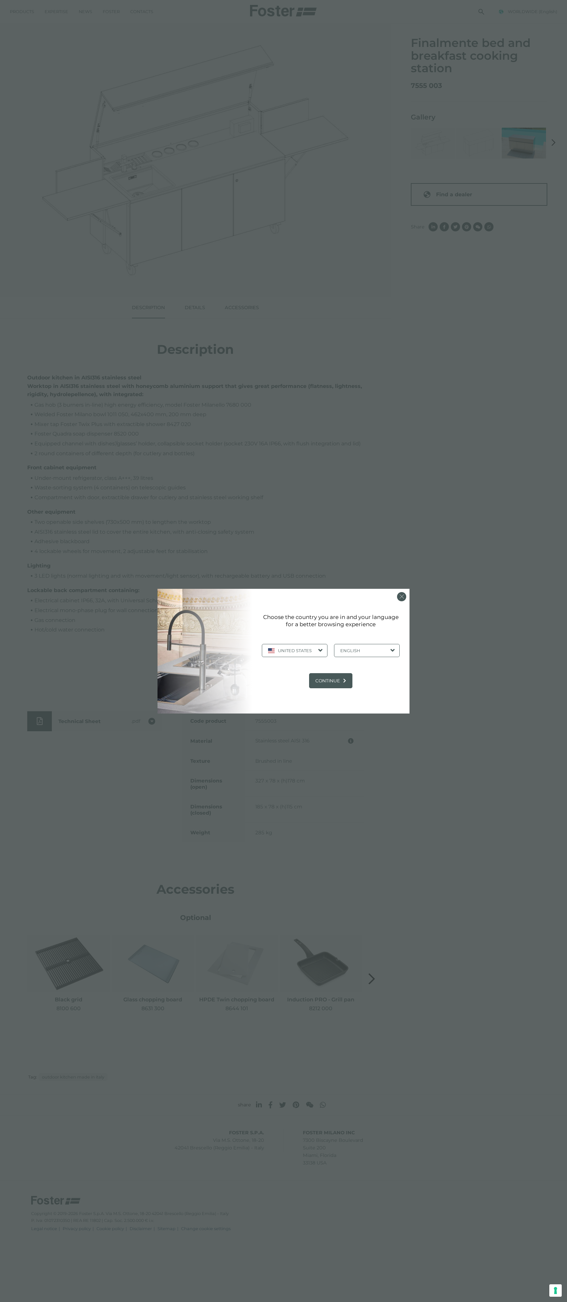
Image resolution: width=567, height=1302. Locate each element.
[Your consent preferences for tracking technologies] (555, 1290)
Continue (327, 680)
